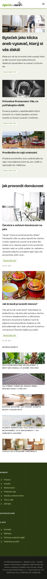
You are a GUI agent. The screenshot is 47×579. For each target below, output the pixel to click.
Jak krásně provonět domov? (19, 304)
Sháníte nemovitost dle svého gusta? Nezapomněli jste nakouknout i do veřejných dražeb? (22, 430)
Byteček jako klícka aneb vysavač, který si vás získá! (22, 43)
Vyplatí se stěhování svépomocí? (19, 451)
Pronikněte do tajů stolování (19, 152)
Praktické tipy (9, 72)
